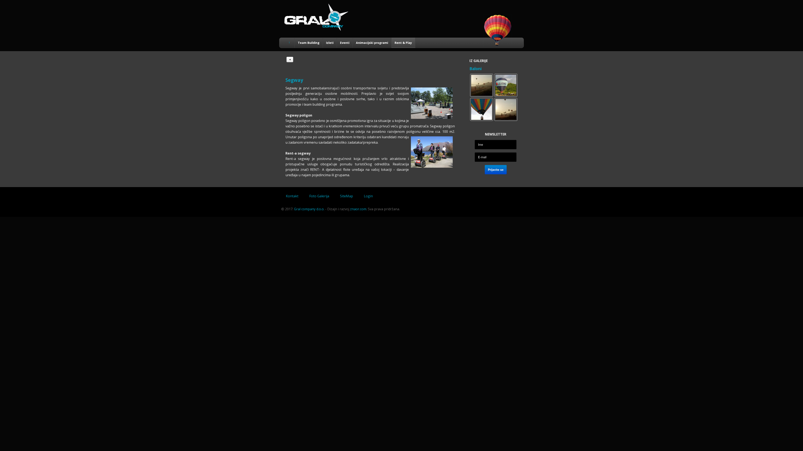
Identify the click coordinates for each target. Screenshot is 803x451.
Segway (294, 80)
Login (368, 196)
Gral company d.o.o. (309, 209)
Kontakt (292, 196)
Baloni (475, 68)
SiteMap (346, 196)
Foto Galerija (319, 196)
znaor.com (358, 209)
